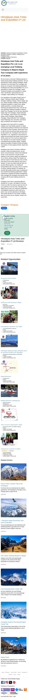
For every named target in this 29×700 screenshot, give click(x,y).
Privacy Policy (14, 672)
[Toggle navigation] (3, 9)
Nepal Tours (5, 657)
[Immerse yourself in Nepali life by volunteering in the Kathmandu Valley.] (9, 439)
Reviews (3, 244)
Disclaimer (7, 672)
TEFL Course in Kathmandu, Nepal (11, 424)
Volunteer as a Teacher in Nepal (10, 449)
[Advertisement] (14, 36)
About (3, 672)
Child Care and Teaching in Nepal (11, 302)
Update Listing (7, 233)
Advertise (11, 674)
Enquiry (4, 208)
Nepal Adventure (6, 376)
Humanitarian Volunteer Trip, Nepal (11, 326)
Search (19, 672)
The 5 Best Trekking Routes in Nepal (13, 556)
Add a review (9, 244)
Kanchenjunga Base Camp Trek (11, 589)
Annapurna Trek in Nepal (8, 278)
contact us (7, 227)
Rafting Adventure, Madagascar (10, 400)
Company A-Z (24, 672)
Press (15, 674)
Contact (18, 674)
